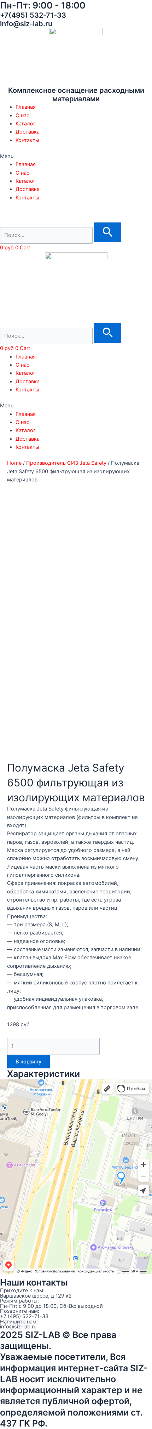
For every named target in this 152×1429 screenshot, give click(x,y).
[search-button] (107, 232)
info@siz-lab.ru (18, 1326)
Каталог (26, 123)
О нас (22, 115)
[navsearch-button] (5, 218)
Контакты (27, 140)
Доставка (28, 132)
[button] (76, 156)
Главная (26, 107)
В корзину (28, 1061)
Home (14, 463)
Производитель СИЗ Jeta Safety (66, 463)
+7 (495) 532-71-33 (24, 1316)
